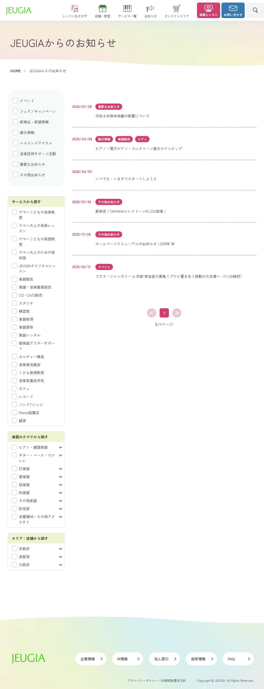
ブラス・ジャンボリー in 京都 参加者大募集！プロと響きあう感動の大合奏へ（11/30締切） (169, 276)
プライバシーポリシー (142, 680)
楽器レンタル (29, 335)
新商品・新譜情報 (34, 121)
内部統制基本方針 (173, 680)
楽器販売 (26, 279)
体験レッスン (208, 14)
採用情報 (198, 658)
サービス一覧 (127, 16)
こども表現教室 (31, 372)
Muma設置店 (29, 412)
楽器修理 (26, 319)
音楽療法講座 (29, 364)
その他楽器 (28, 500)
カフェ (24, 388)
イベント (27, 100)
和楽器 (24, 492)
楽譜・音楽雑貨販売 (35, 287)
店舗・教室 (102, 16)
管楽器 (24, 476)
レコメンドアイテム (36, 143)
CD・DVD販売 (30, 295)
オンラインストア (176, 16)
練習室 (24, 311)
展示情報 (27, 132)
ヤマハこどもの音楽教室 (37, 214)
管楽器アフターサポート (37, 345)
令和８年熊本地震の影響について (122, 115)
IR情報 (122, 658)
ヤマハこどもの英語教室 (37, 241)
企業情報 (87, 658)
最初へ (151, 313)
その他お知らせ (32, 174)
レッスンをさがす (74, 16)
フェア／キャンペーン (38, 111)
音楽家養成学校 (31, 380)
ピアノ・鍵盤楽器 (33, 447)
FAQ (231, 658)
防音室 (24, 508)
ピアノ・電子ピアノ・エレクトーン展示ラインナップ (138, 148)
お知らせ (150, 16)
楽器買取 (26, 327)
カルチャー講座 (31, 356)
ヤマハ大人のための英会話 (37, 255)
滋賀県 (24, 556)
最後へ (177, 313)
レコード (26, 396)
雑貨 (22, 420)
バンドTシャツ (31, 404)
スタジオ (26, 303)
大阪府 (24, 564)
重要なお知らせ (32, 164)
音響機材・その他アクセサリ (37, 519)
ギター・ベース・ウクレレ (37, 458)
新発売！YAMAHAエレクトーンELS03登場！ (131, 211)
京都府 (24, 548)
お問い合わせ (233, 14)
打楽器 (24, 468)
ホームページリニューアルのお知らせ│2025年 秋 (135, 243)
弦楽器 (24, 484)
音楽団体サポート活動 (38, 153)
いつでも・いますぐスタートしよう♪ (126, 178)
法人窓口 (161, 658)
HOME (15, 70)
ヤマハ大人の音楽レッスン (37, 228)
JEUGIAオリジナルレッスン (37, 268)
